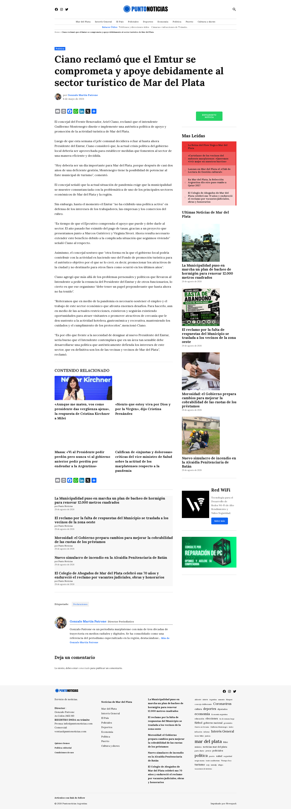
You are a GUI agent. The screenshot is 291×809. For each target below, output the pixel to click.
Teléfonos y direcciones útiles (134, 27)
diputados (222, 709)
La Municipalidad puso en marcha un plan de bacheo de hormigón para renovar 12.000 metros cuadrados (110, 500)
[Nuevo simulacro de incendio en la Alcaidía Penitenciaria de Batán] (201, 436)
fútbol (198, 722)
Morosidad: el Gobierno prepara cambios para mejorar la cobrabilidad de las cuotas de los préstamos (114, 539)
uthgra (220, 765)
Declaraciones (80, 604)
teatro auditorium (213, 761)
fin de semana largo (226, 719)
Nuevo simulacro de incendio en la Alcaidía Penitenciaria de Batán (111, 557)
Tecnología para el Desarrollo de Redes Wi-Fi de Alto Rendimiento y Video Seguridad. (222, 505)
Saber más (219, 521)
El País (120, 21)
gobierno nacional (213, 723)
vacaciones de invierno (203, 769)
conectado (84, 668)
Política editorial (63, 748)
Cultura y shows (206, 21)
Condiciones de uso (64, 752)
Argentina (213, 700)
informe (207, 732)
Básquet (229, 699)
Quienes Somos (62, 743)
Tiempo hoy (226, 760)
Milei (225, 742)
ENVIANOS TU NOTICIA (209, 116)
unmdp (214, 765)
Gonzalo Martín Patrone (83, 95)
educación (199, 718)
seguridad (228, 756)
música (198, 746)
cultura (198, 709)
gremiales (228, 723)
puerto (212, 756)
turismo (200, 764)
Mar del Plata (83, 21)
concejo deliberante (203, 704)
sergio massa (199, 761)
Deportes (148, 21)
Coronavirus (222, 704)
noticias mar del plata (215, 746)
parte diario (199, 751)
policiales (217, 750)
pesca (208, 750)
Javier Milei (199, 736)
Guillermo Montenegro (218, 727)
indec (231, 727)
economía (202, 714)
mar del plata (208, 741)
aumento (221, 700)
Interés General (103, 21)
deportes (209, 709)
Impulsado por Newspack (223, 803)
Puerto (189, 21)
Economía (162, 21)
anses (205, 699)
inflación (198, 732)
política (201, 755)
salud (219, 755)
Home (57, 32)
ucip (207, 765)
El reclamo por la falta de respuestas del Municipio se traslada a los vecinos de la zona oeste (111, 520)
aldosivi (198, 699)
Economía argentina (219, 714)
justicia (207, 736)
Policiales (133, 21)
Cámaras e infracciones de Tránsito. (169, 27)
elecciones (212, 718)
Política (177, 21)
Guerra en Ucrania (202, 727)
